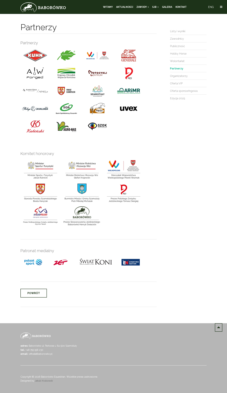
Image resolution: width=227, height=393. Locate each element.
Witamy (108, 7)
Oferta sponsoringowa (184, 90)
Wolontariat (177, 61)
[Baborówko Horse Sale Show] (43, 7)
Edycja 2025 (177, 98)
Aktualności (124, 7)
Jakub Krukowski (44, 380)
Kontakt (181, 7)
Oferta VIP (176, 83)
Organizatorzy (179, 76)
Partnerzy (176, 68)
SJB (154, 7)
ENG (211, 7)
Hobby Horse (178, 53)
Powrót (33, 293)
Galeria (167, 7)
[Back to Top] (218, 327)
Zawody (141, 7)
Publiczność (177, 46)
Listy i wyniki (177, 31)
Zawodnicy (177, 38)
